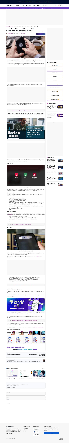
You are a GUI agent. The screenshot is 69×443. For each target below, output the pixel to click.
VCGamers (13, 438)
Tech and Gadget (17, 347)
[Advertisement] (34, 17)
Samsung (10, 214)
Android (8, 347)
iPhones (38, 256)
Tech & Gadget (28, 5)
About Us (25, 430)
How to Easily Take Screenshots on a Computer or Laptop (22, 284)
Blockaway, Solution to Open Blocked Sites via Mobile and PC (11, 378)
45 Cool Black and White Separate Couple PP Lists (39, 378)
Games (18, 5)
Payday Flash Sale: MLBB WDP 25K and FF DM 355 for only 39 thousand (51, 107)
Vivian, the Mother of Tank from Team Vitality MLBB (52, 172)
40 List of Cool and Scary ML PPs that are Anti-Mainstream (51, 166)
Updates (38, 5)
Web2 (23, 347)
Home (7, 26)
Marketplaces (26, 428)
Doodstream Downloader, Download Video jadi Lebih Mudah (26, 378)
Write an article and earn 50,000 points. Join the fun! (51, 115)
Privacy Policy (61, 439)
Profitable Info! (34, 1)
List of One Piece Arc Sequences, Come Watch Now (51, 184)
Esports (23, 5)
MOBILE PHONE (16, 60)
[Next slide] (44, 368)
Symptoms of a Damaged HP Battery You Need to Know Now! (23, 110)
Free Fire (48, 162)
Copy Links (35, 349)
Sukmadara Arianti (10, 33)
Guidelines (61, 438)
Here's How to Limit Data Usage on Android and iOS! (21, 224)
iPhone (12, 347)
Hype (34, 5)
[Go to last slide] (42, 368)
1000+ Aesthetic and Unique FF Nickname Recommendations (51, 160)
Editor (24, 429)
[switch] (62, 5)
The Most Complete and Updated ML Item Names (51, 178)
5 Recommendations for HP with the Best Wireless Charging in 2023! (24, 320)
